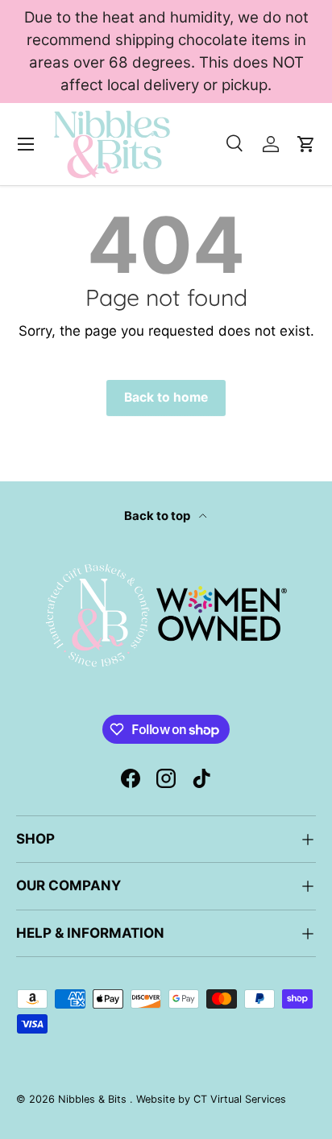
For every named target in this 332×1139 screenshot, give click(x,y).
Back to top (158, 516)
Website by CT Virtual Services (211, 1099)
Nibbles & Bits (94, 1099)
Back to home (166, 397)
